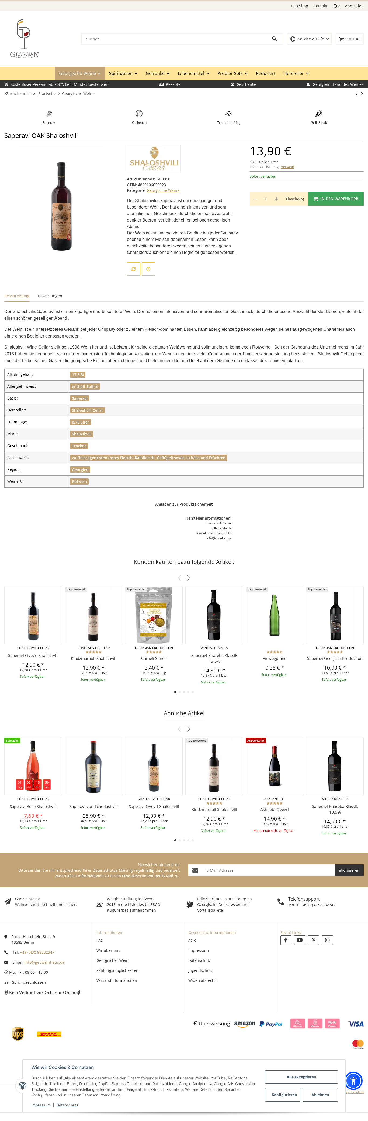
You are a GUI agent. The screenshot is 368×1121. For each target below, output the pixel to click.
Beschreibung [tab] (16, 295)
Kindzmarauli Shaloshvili (93, 658)
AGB (192, 940)
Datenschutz (67, 1105)
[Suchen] (277, 39)
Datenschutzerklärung (113, 870)
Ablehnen (320, 1094)
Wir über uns (108, 950)
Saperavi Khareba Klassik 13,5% (214, 658)
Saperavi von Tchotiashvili (94, 806)
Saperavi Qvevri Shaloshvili (33, 655)
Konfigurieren (284, 1094)
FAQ (100, 940)
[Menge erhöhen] (276, 199)
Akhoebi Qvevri (274, 809)
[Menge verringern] (255, 199)
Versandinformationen (116, 980)
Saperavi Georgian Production (335, 658)
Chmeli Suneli (153, 658)
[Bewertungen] (93, 651)
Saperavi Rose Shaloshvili (33, 806)
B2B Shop (299, 5)
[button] (309, 39)
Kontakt (320, 5)
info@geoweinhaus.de (45, 962)
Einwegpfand (275, 658)
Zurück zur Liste (20, 93)
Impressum (41, 1105)
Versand (287, 166)
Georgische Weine (163, 190)
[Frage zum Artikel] (148, 269)
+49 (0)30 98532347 (37, 952)
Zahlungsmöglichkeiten (117, 970)
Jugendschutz (200, 970)
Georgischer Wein (112, 960)
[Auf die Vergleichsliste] (133, 269)
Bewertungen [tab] (50, 295)
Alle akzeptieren (301, 1077)
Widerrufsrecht (202, 980)
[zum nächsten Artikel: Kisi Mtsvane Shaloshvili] (356, 93)
